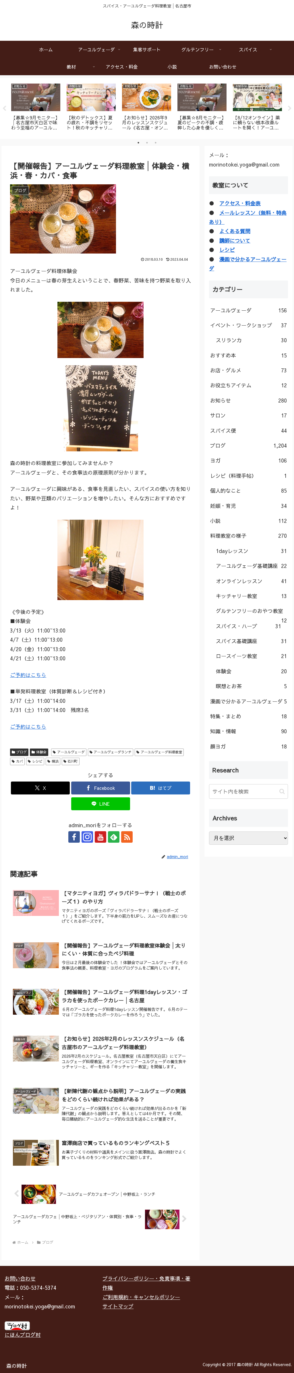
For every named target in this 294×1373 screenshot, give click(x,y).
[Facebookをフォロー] (74, 837)
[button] (282, 791)
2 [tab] (147, 143)
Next (290, 108)
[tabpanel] (36, 108)
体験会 (41, 752)
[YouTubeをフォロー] (100, 837)
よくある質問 (234, 231)
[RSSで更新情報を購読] (127, 837)
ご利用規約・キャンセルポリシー (141, 1297)
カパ (19, 761)
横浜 (55, 761)
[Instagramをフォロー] (87, 837)
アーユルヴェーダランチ (112, 752)
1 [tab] (138, 143)
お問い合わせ (20, 1278)
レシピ (37, 761)
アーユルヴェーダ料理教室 (161, 752)
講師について (234, 240)
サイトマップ (118, 1306)
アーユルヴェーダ (71, 752)
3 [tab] (155, 143)
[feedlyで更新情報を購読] (113, 837)
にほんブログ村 (23, 1334)
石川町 (72, 761)
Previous (4, 108)
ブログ (21, 752)
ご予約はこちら (28, 674)
